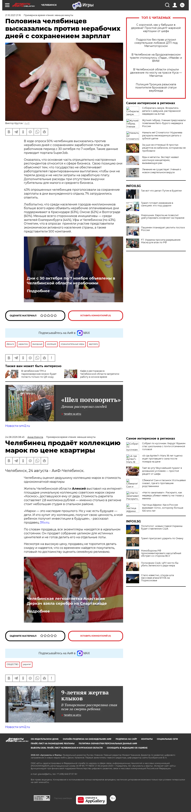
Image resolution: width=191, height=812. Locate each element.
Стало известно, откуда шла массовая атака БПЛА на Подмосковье (157, 578)
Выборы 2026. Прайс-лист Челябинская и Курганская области (67, 748)
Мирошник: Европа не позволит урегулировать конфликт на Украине (162, 216)
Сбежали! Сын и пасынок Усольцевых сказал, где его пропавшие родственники (164, 483)
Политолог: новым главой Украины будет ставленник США (161, 527)
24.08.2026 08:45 (14, 437)
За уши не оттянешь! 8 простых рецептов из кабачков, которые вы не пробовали (164, 147)
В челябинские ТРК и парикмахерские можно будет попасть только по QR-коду (39, 373)
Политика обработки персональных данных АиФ (108, 743)
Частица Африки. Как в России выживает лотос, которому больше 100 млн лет (162, 507)
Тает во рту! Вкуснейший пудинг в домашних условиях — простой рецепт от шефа (162, 471)
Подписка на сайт (126, 739)
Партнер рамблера (63, 798)
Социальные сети (167, 739)
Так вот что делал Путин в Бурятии (161, 190)
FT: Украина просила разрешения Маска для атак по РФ (160, 241)
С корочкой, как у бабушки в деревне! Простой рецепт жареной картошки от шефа (156, 28)
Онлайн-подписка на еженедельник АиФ (87, 739)
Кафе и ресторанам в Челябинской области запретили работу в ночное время (99, 373)
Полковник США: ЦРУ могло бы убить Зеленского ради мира (159, 564)
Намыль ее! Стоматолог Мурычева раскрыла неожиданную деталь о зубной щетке (162, 135)
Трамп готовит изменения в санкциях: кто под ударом (157, 204)
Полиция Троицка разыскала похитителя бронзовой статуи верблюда (156, 87)
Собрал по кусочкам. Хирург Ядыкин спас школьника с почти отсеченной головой (163, 446)
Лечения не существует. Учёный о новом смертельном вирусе (161, 171)
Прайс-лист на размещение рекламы (52, 743)
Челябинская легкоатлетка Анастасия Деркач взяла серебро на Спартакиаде (67, 601)
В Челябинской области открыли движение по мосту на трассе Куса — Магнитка (156, 72)
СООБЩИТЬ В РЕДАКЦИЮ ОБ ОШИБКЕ (127, 748)
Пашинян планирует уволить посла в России (163, 228)
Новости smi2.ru (17, 426)
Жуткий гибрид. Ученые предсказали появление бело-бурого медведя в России (164, 123)
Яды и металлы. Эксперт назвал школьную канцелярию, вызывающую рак (160, 160)
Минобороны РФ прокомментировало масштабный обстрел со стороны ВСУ (161, 553)
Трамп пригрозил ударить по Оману (162, 538)
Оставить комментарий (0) (95, 315)
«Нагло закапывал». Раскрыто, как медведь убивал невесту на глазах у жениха (163, 495)
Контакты (147, 739)
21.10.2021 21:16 (13, 15)
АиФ (27, 123)
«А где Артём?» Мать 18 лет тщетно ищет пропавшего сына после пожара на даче (162, 458)
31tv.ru (44, 522)
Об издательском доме (45, 739)
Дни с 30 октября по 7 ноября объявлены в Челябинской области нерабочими (71, 280)
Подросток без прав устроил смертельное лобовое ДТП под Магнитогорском (156, 43)
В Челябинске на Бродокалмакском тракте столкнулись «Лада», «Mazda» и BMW (156, 58)
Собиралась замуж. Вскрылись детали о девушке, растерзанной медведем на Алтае (161, 111)
